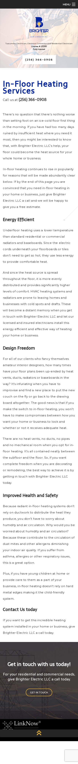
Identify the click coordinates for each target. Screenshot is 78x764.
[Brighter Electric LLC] (39, 27)
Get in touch (39, 692)
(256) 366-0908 (39, 59)
